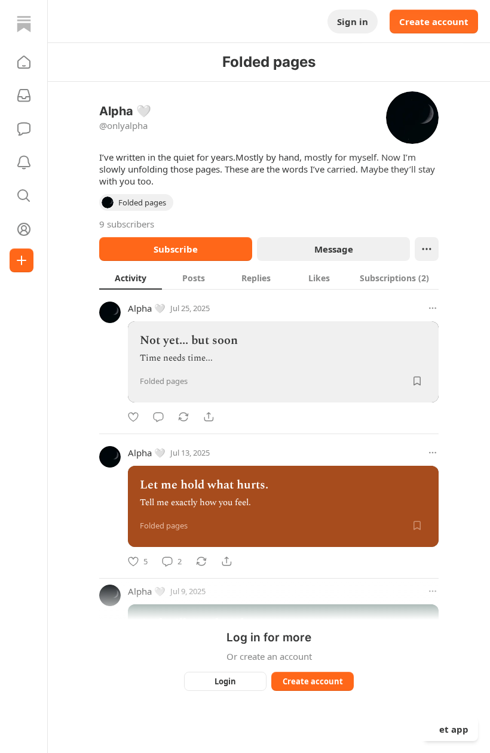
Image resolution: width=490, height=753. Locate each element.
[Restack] (183, 416)
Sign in (352, 21)
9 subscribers (126, 224)
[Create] (21, 260)
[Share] (208, 416)
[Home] (24, 24)
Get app (450, 729)
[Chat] (24, 129)
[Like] (133, 416)
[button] (24, 62)
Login (225, 681)
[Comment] (158, 416)
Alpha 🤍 (147, 308)
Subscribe (176, 249)
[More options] (432, 308)
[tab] (130, 278)
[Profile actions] (427, 249)
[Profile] (24, 229)
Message (333, 249)
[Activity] (24, 162)
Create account (433, 21)
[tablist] (269, 278)
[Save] (417, 381)
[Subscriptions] (24, 95)
